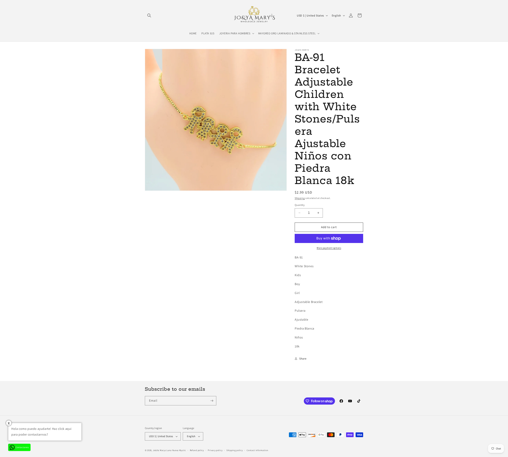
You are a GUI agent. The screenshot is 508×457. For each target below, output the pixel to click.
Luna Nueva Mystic (176, 450)
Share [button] (303, 358)
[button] (149, 15)
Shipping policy (234, 450)
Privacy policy (215, 450)
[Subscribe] (211, 400)
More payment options (329, 247)
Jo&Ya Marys (159, 450)
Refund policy (197, 450)
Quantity (300, 205)
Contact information (257, 450)
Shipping (300, 198)
